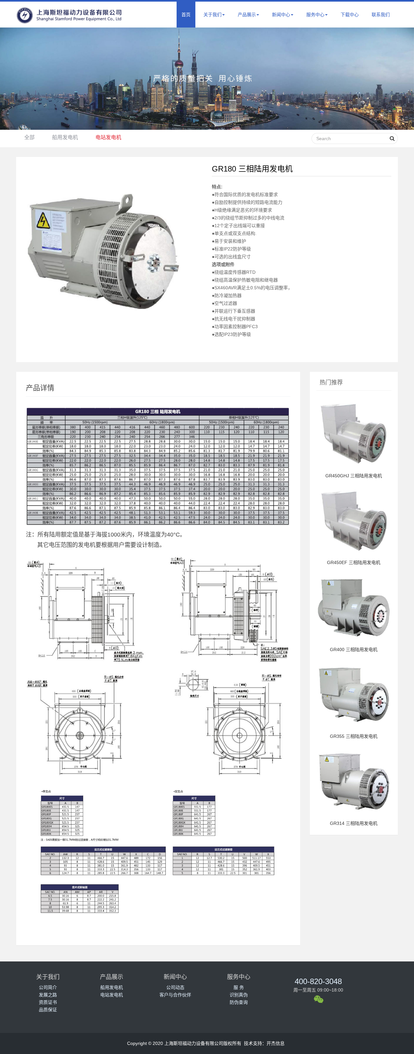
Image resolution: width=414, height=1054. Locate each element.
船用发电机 (65, 137)
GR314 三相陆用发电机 (353, 823)
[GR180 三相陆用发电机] (103, 247)
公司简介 (48, 987)
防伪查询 (239, 1002)
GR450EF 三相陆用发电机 (353, 562)
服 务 (239, 987)
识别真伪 (239, 994)
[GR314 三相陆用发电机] (354, 816)
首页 (186, 14)
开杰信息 (276, 1043)
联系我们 (381, 14)
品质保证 (48, 1009)
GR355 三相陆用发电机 (353, 736)
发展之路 (48, 994)
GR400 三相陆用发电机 (353, 649)
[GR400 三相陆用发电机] (354, 642)
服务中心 (315, 14)
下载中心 (350, 14)
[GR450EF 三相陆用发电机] (354, 555)
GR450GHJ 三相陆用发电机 (353, 475)
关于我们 (212, 14)
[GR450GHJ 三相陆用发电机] (354, 469)
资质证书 (48, 1002)
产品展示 (247, 14)
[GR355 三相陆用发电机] (354, 729)
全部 (29, 137)
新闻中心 (281, 14)
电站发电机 (108, 137)
